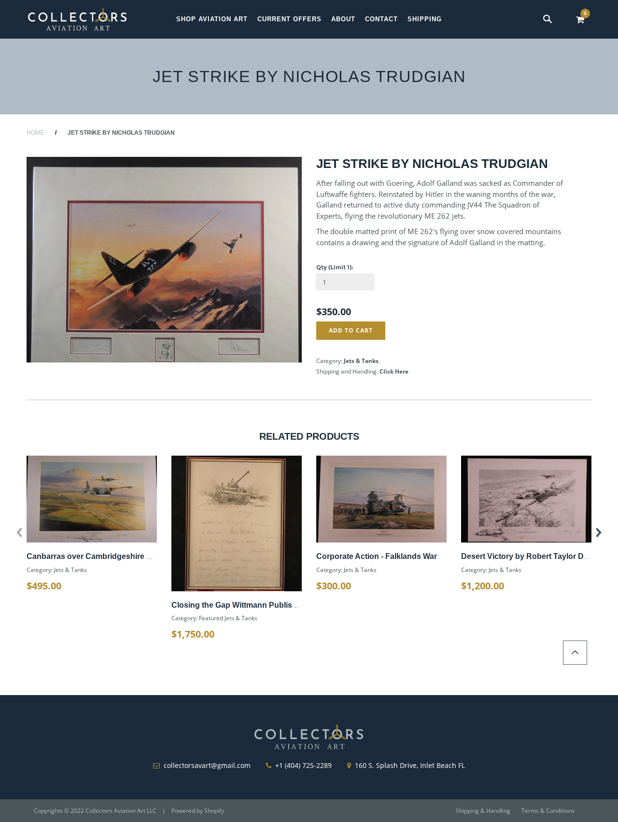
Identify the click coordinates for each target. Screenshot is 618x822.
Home (35, 132)
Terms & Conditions (548, 811)
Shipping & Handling (483, 811)
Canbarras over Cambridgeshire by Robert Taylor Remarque (137, 556)
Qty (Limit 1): (334, 267)
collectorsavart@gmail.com (207, 765)
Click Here (393, 371)
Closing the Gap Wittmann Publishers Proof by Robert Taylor (282, 605)
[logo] (77, 19)
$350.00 (333, 311)
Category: (329, 361)
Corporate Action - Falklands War (376, 556)
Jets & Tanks (361, 361)
